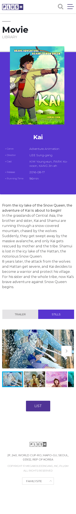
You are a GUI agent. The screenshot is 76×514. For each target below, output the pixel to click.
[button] (66, 351)
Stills (56, 314)
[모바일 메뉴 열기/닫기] (70, 6)
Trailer (20, 314)
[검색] (60, 6)
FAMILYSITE (34, 481)
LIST (38, 406)
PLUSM (12, 7)
